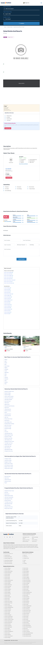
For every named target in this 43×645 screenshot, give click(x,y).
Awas (6, 380)
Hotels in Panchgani (26, 607)
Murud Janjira (7, 366)
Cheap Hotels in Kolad (8, 468)
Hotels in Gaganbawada (27, 605)
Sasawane (6, 378)
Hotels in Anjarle (26, 574)
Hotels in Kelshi (7, 575)
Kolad (6, 374)
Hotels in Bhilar (7, 628)
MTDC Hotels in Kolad (8, 463)
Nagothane (7, 372)
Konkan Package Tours (8, 558)
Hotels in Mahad (26, 599)
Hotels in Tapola (7, 611)
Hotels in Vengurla (8, 589)
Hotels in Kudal (25, 604)
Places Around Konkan (8, 563)
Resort (6, 412)
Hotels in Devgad (26, 586)
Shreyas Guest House (8, 418)
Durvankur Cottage (8, 436)
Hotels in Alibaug (7, 287)
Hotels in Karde (7, 577)
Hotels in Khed (7, 598)
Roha (5, 375)
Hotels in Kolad (6, 301)
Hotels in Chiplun (7, 583)
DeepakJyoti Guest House (9, 441)
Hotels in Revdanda (8, 572)
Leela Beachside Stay (8, 433)
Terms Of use (34, 541)
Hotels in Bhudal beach (27, 634)
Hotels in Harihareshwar (9, 580)
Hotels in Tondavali (26, 631)
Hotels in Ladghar (26, 577)
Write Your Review (7, 221)
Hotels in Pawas (26, 622)
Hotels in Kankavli (26, 601)
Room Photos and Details (23, 163)
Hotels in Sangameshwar (27, 592)
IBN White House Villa (8, 438)
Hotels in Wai (25, 628)
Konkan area (32, 544)
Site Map (25, 563)
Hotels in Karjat (25, 616)
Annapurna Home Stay (9, 451)
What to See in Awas (7, 281)
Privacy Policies (34, 539)
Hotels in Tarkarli (26, 587)
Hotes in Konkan (15, 640)
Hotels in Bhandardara (27, 625)
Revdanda (6, 369)
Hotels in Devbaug (8, 586)
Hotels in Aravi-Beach (8, 601)
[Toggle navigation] (41, 2)
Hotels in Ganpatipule (27, 581)
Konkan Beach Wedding (8, 560)
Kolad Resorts (26, 346)
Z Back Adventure (8, 346)
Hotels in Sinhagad (8, 614)
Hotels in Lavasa (26, 614)
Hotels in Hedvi (25, 584)
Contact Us (25, 556)
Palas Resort (7, 402)
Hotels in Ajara (25, 619)
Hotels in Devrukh (8, 593)
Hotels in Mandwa (7, 312)
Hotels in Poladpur (26, 598)
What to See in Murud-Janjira (9, 280)
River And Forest (8, 401)
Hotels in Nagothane (26, 593)
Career (25, 560)
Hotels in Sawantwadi (8, 602)
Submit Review (21, 259)
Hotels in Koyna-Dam (26, 611)
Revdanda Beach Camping (9, 423)
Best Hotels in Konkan (8, 561)
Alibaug (6, 359)
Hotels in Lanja (7, 604)
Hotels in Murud (7, 578)
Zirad (5, 383)
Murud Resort (7, 420)
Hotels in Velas (7, 599)
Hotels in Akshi (6, 289)
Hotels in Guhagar (26, 583)
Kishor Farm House (8, 425)
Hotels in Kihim (6, 292)
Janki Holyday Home (8, 439)
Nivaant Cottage (8, 393)
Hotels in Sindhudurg (8, 605)
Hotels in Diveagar (26, 578)
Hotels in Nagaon (7, 295)
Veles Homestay (7, 447)
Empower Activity (8, 410)
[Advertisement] (21, 96)
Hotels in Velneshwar (8, 584)
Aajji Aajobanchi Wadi (8, 449)
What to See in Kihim (7, 278)
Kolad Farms (7, 407)
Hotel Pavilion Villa (8, 446)
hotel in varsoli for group (9, 396)
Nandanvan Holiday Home (9, 391)
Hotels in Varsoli (7, 298)
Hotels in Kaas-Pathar (27, 610)
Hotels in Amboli (7, 590)
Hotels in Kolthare (26, 596)
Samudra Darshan (8, 415)
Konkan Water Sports (8, 556)
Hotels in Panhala (8, 610)
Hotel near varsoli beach (9, 397)
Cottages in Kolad (8, 458)
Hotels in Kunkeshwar (8, 622)
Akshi (5, 361)
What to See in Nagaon (8, 275)
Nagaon (6, 367)
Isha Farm (6, 431)
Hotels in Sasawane (7, 309)
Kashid (6, 362)
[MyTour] (6, 3)
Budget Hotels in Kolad (9, 466)
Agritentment (7, 404)
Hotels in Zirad (6, 313)
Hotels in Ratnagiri (26, 590)
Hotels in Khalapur (7, 306)
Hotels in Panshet (26, 613)
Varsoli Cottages (8, 394)
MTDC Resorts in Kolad (9, 465)
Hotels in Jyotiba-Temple (9, 619)
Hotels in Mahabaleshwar (9, 607)
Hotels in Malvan (7, 587)
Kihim (5, 364)
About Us (25, 555)
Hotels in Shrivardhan (26, 580)
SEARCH (22, 23)
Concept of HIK (26, 558)
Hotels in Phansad (7, 304)
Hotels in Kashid (7, 290)
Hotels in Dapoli (7, 574)
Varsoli (6, 370)
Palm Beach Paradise (8, 399)
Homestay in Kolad (8, 460)
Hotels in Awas (6, 310)
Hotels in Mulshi (7, 613)
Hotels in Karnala (7, 307)
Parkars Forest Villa (8, 444)
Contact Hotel (7, 128)
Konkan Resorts (7, 555)
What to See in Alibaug (8, 272)
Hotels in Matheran (26, 608)
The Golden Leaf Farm (9, 502)
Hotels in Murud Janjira (8, 293)
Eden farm (6, 417)
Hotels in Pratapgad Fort (9, 631)
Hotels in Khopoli (7, 637)
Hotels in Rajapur (7, 592)
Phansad (6, 377)
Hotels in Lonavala (8, 608)
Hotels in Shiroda (26, 602)
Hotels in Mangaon (8, 581)
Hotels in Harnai (26, 575)
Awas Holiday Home (8, 422)
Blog (24, 561)
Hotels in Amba (25, 589)
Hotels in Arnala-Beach (9, 616)
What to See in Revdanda (8, 283)
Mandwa (6, 382)
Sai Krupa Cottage (8, 426)
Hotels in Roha (25, 595)
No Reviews (5, 230)
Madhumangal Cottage (9, 495)
